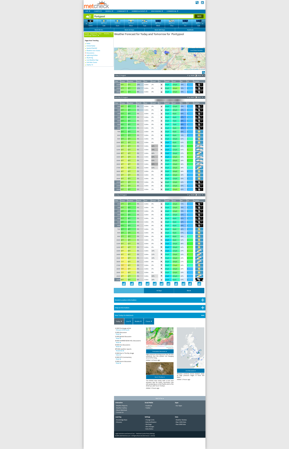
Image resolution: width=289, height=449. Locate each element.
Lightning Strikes (92, 55)
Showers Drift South (122, 330)
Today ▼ (119, 321)
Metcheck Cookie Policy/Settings (145, 433)
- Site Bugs (148, 424)
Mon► (189, 290)
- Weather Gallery (121, 408)
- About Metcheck (121, 410)
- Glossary (118, 422)
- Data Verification (150, 422)
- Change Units (149, 420)
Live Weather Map (92, 60)
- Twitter (147, 408)
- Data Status (149, 429)
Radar (88, 43)
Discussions (90, 53)
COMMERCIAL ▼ (172, 11)
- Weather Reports (121, 406)
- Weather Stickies (181, 420)
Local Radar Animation (196, 50)
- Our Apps (178, 406)
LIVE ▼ (87, 11)
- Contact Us (119, 412)
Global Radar (90, 46)
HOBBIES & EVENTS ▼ (140, 11)
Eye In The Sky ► (160, 377)
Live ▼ (128, 321)
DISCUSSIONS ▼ (157, 11)
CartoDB (202, 69)
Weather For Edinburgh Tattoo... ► (99, 34)
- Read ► (118, 334)
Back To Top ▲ (160, 398)
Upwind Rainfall (91, 48)
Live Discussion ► (191, 371)
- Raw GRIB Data (180, 424)
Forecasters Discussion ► (159, 351)
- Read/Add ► (120, 351)
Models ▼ (138, 321)
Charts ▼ (149, 321)
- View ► (118, 355)
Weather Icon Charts (93, 51)
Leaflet (186, 69)
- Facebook (148, 406)
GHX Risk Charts (91, 62)
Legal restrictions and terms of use (125, 433)
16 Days (159, 290)
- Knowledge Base (121, 420)
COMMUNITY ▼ (122, 11)
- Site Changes (149, 427)
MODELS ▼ (109, 11)
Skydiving (89, 58)
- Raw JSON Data (180, 422)
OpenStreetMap (194, 69)
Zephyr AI (89, 65)
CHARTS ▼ (98, 11)
